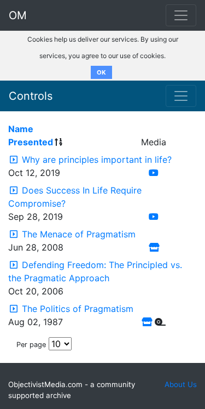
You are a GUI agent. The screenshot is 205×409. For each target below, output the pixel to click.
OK (101, 72)
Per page (31, 344)
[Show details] (13, 159)
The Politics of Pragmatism (77, 308)
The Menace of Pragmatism (79, 234)
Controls (30, 96)
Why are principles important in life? (97, 159)
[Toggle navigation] (181, 96)
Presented (30, 142)
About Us (181, 384)
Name (20, 128)
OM (18, 15)
